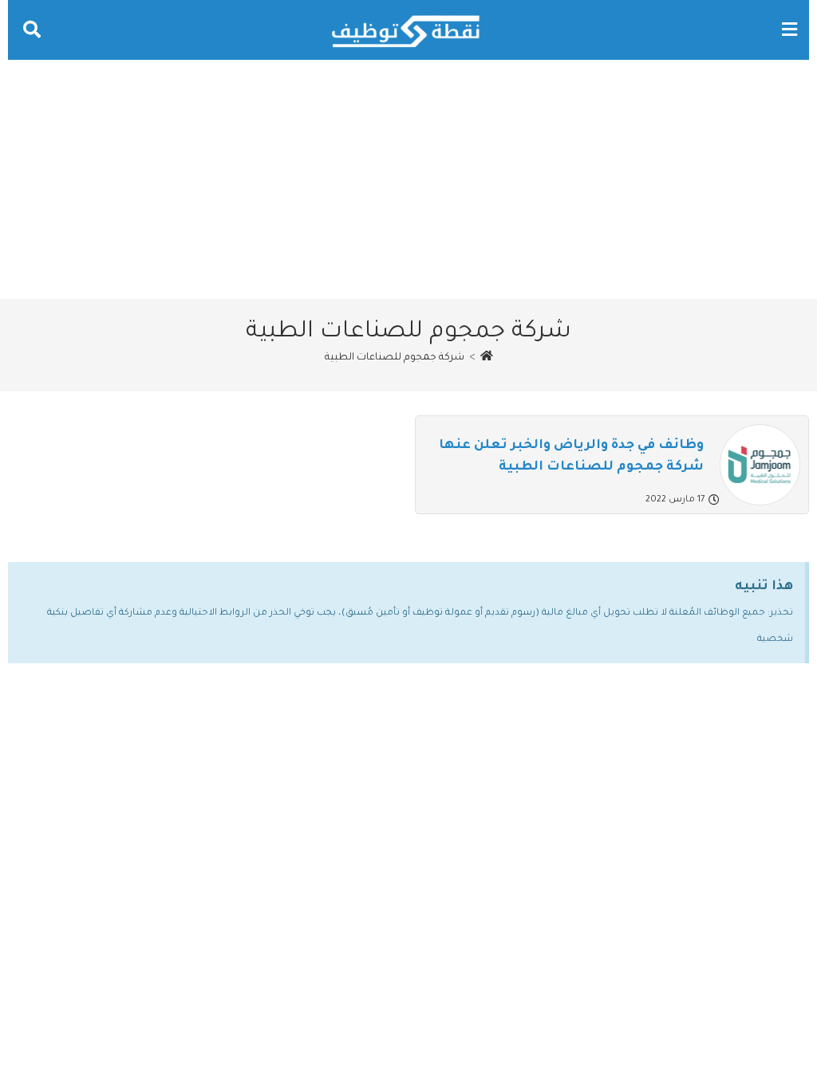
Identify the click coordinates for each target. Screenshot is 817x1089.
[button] (789, 30)
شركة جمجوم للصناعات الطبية (394, 358)
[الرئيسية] (486, 358)
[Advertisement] (408, 179)
